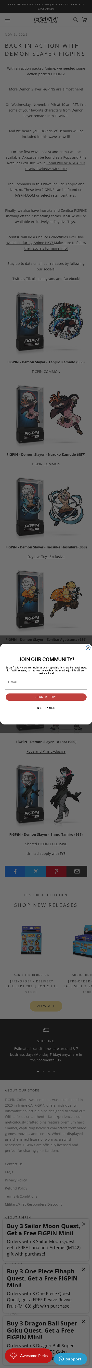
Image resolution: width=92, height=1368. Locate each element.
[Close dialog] (88, 647)
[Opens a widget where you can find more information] (70, 1359)
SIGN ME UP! (45, 697)
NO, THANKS (46, 708)
